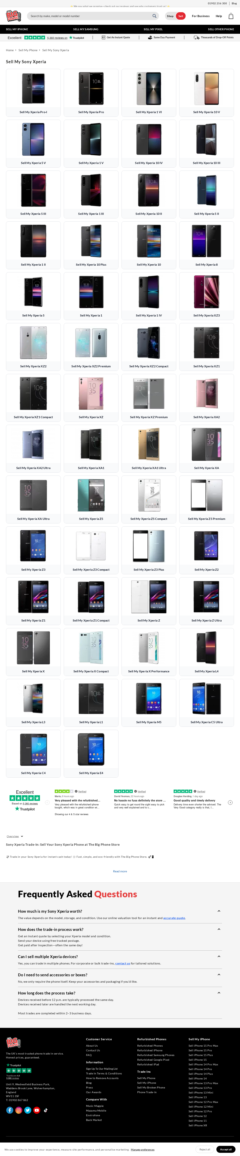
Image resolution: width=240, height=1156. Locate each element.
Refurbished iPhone (149, 1050)
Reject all (205, 1149)
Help (219, 16)
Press (89, 1087)
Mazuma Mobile (96, 1110)
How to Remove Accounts (102, 1078)
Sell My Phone (146, 1078)
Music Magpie (95, 1105)
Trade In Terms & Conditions (104, 1073)
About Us (92, 1045)
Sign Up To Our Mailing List (102, 1068)
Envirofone (93, 1115)
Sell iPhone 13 (198, 1097)
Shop (170, 16)
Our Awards (93, 1092)
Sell (180, 16)
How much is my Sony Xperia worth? (50, 911)
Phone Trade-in (147, 1092)
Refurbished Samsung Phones (156, 1055)
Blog (234, 3)
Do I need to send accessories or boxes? (52, 975)
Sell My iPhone (146, 1082)
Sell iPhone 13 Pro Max (203, 1083)
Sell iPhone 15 (198, 1059)
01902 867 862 (18, 1100)
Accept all (226, 1149)
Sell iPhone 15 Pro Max (203, 1045)
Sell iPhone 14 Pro (200, 1069)
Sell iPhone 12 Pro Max (203, 1101)
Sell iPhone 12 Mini (201, 1106)
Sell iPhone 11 (198, 1120)
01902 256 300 (217, 3)
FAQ (89, 1055)
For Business (201, 16)
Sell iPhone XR (198, 1125)
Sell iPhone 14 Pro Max (203, 1064)
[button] (120, 911)
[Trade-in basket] (231, 16)
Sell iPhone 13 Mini (201, 1092)
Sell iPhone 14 (198, 1078)
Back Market (94, 1119)
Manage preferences (142, 1149)
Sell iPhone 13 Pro (200, 1087)
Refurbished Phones (150, 1045)
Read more (120, 871)
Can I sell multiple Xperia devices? (48, 956)
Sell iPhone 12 (198, 1116)
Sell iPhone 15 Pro (200, 1050)
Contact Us (93, 1050)
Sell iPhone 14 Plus (201, 1073)
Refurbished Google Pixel (153, 1059)
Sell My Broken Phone (151, 1087)
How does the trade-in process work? (50, 929)
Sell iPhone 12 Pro (200, 1111)
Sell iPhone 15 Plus (201, 1055)
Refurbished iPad (148, 1064)
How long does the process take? (46, 993)
